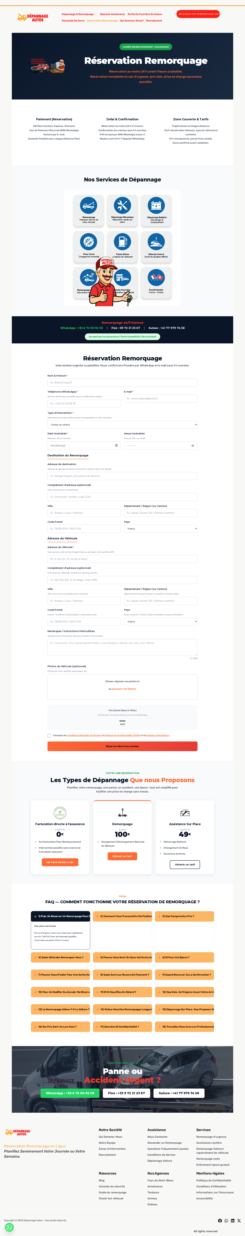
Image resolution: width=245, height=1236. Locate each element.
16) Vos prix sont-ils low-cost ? (55, 1027)
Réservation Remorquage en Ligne (35, 1146)
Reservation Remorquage (102, 20)
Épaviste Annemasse (112, 14)
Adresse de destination (62, 464)
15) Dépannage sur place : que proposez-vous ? (186, 1009)
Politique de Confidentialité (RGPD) (122, 735)
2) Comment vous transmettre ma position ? (124, 916)
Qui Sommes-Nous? (132, 20)
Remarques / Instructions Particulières (71, 631)
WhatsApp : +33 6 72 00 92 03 (81, 328)
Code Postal (55, 521)
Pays (127, 521)
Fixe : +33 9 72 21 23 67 (126, 1093)
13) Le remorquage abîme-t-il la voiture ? (62, 1009)
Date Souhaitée (58, 433)
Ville (50, 506)
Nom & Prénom (58, 375)
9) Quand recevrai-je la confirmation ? (184, 975)
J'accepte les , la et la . (111, 735)
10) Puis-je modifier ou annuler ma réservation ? (62, 992)
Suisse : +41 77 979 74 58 (167, 328)
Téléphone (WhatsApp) (63, 391)
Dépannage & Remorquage (78, 14)
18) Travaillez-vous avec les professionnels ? (186, 1027)
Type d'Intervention (61, 412)
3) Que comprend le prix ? (176, 916)
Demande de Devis (73, 20)
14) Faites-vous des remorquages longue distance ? (124, 1009)
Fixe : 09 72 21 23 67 (126, 328)
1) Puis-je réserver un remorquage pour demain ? (61, 916)
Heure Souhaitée (134, 433)
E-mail (128, 391)
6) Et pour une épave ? (174, 957)
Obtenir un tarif (122, 856)
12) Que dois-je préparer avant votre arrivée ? (186, 992)
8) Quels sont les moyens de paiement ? (122, 975)
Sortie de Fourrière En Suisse (145, 14)
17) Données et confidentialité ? (117, 1027)
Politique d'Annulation (157, 735)
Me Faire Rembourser (60, 862)
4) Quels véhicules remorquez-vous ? (58, 957)
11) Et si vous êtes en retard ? (116, 992)
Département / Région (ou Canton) (145, 506)
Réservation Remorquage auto (199, 13)
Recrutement (154, 20)
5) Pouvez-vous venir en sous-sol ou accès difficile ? (124, 957)
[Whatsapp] (9, 1227)
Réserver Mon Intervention (122, 746)
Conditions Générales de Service (84, 735)
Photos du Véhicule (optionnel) (67, 666)
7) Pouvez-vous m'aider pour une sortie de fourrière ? (62, 975)
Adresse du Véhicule (61, 547)
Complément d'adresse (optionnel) (69, 485)
